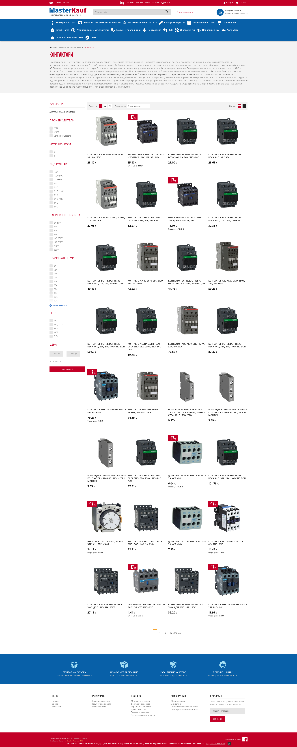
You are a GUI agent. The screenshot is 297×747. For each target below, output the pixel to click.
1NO (56, 171)
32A (55, 289)
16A (55, 273)
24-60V (57, 222)
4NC (56, 202)
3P (55, 151)
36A (55, 292)
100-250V (58, 242)
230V (56, 245)
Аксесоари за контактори (62, 112)
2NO (56, 187)
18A (55, 277)
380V (56, 249)
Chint (56, 131)
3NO (56, 195)
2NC (56, 183)
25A (55, 281)
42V (55, 234)
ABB (56, 128)
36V (55, 230)
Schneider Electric (62, 135)
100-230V (58, 238)
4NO (56, 206)
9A (55, 265)
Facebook (245, 739)
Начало (53, 47)
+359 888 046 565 (61, 2)
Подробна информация (215, 744)
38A (55, 296)
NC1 (55, 320)
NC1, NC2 (58, 324)
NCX (56, 332)
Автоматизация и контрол (70, 47)
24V (55, 226)
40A (55, 300)
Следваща (175, 632)
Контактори (89, 47)
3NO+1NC (58, 198)
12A (55, 269)
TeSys (56, 336)
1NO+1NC (58, 175)
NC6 (56, 328)
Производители (185, 12)
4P (55, 155)
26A (55, 285)
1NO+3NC (58, 179)
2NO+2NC (59, 191)
